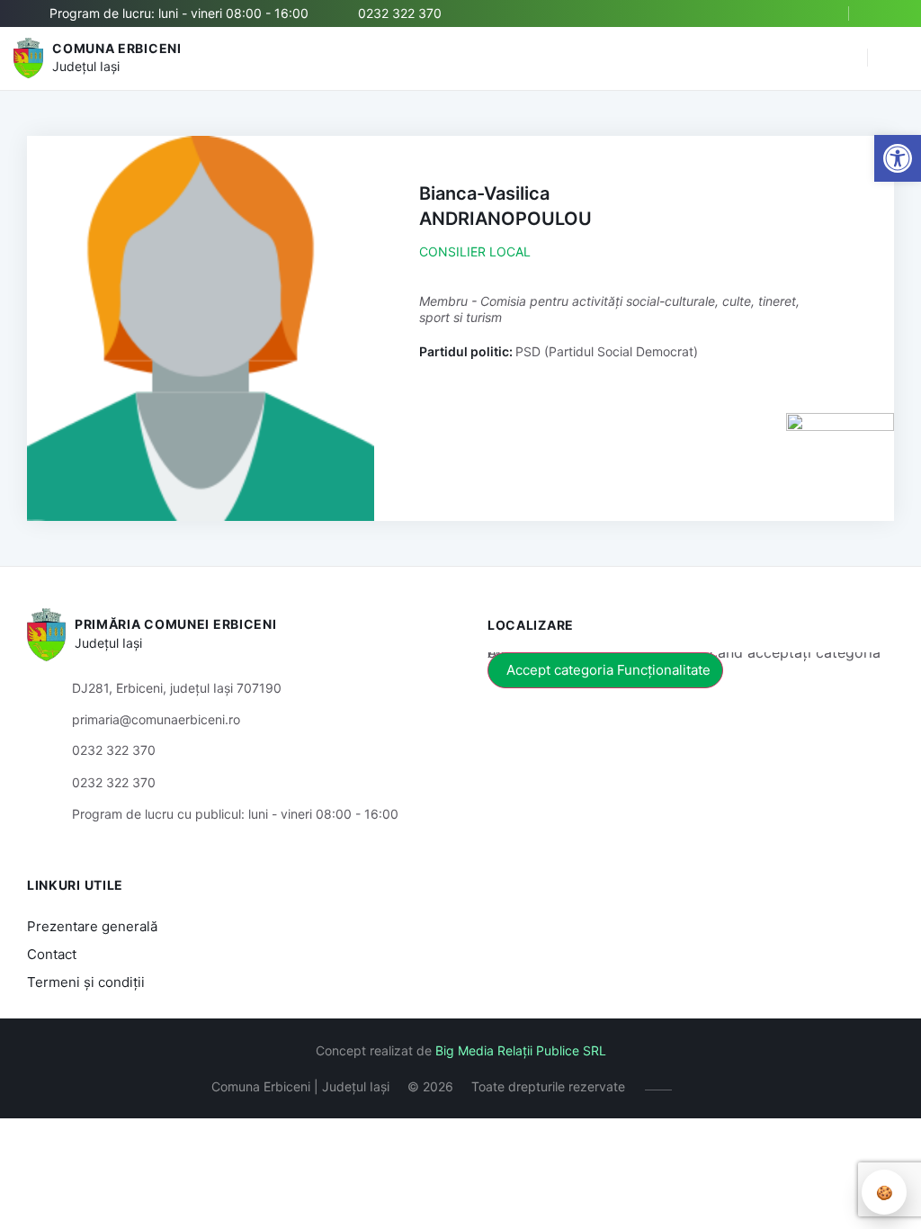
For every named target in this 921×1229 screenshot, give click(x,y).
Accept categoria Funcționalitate (608, 669)
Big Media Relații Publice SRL (520, 1050)
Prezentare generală (92, 926)
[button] (844, 58)
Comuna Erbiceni (117, 48)
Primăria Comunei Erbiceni (176, 624)
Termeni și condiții (86, 982)
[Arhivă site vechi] (883, 13)
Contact (51, 954)
